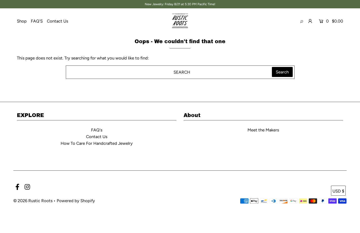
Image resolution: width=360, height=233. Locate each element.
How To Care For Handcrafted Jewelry (97, 143)
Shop (22, 21)
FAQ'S (37, 21)
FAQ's (96, 129)
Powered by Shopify (76, 200)
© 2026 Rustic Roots (33, 200)
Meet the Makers (263, 129)
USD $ (338, 191)
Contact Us (57, 21)
